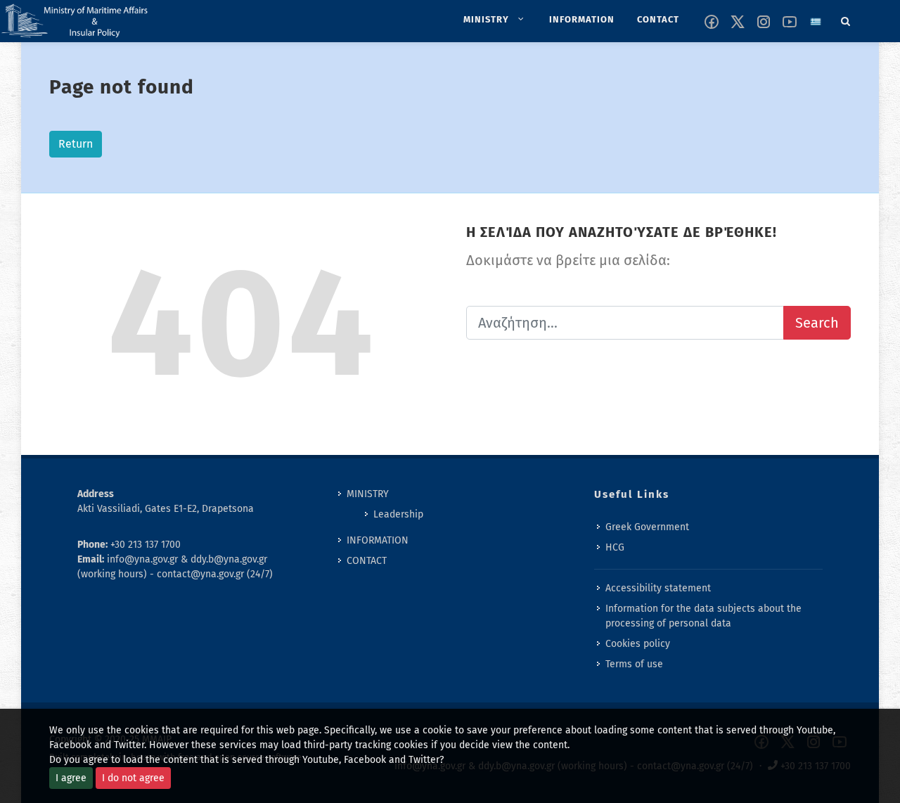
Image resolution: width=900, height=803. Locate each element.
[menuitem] (495, 19)
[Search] (846, 19)
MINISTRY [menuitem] (368, 494)
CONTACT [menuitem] (367, 561)
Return (75, 143)
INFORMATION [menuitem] (378, 540)
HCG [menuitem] (614, 547)
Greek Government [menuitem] (647, 527)
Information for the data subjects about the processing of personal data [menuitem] (703, 616)
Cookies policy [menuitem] (637, 644)
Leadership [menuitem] (398, 514)
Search (817, 322)
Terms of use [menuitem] (634, 664)
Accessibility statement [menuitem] (658, 588)
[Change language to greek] (815, 22)
